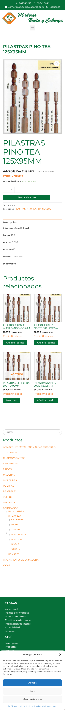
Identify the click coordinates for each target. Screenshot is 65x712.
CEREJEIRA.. (18, 519)
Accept (32, 682)
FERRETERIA (10, 463)
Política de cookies (16, 706)
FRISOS (7, 469)
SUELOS (7, 497)
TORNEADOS (10, 508)
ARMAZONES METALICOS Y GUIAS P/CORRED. (29, 447)
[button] (60, 654)
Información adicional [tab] (16, 228)
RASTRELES (9, 491)
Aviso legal (52, 706)
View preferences (32, 699)
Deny (32, 691)
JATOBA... (16, 529)
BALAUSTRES (16, 511)
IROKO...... (16, 524)
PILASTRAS (14, 516)
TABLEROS (9, 502)
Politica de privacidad (36, 706)
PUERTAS (8, 485)
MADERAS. (9, 474)
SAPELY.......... (18, 549)
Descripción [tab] (10, 222)
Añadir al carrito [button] (15, 342)
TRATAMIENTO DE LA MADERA (20, 560)
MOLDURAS (10, 480)
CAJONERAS (10, 452)
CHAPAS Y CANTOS (14, 458)
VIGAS (6, 565)
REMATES (13, 554)
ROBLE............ (18, 544)
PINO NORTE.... (19, 534)
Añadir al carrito (26, 197)
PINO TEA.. (17, 539)
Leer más (11, 400)
